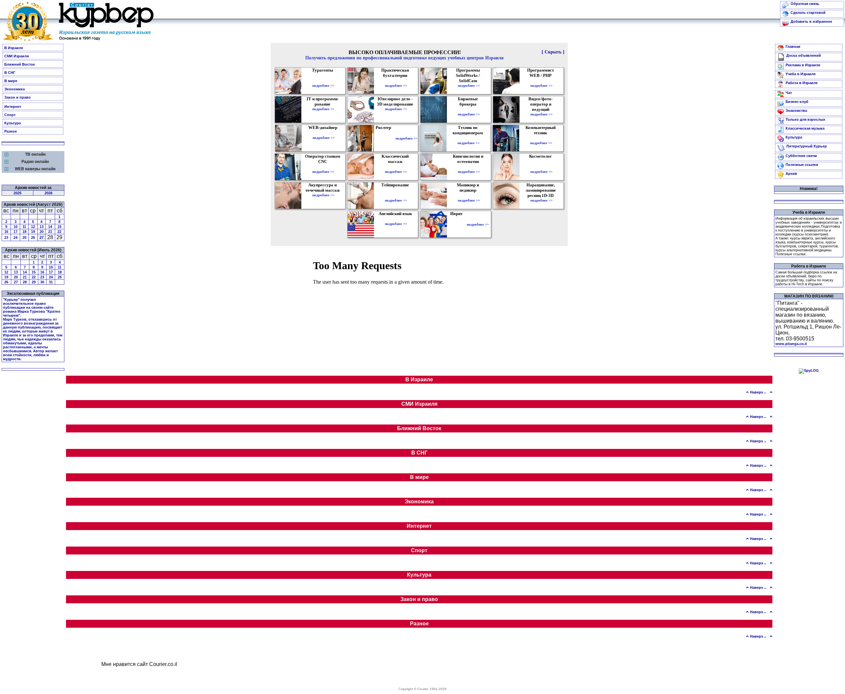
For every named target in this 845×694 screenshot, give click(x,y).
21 (50, 232)
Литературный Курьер (806, 146)
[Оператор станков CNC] (323, 167)
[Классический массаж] (396, 167)
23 (6, 237)
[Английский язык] (396, 219)
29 (34, 282)
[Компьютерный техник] (541, 138)
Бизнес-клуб (797, 102)
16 (6, 232)
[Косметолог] (541, 167)
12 (33, 227)
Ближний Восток (19, 64)
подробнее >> (323, 85)
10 (15, 227)
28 (25, 282)
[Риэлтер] (384, 138)
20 (42, 232)
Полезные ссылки (802, 165)
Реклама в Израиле (803, 65)
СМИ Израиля (16, 56)
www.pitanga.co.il (791, 344)
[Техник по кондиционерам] (468, 138)
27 (42, 237)
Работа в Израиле (802, 83)
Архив (791, 173)
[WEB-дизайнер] (324, 133)
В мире (10, 81)
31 (51, 282)
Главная (793, 46)
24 (15, 237)
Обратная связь (805, 4)
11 (24, 227)
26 (33, 237)
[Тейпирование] (396, 196)
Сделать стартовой (808, 13)
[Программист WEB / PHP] (541, 81)
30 (42, 282)
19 (33, 232)
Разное (10, 131)
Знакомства (796, 110)
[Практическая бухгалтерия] (396, 81)
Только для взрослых (805, 119)
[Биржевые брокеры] (469, 109)
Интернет (12, 107)
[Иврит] (458, 224)
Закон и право (17, 97)
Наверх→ (758, 392)
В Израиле (13, 48)
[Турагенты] (323, 81)
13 (42, 227)
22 (59, 232)
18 (24, 232)
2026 (48, 193)
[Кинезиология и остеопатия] (469, 167)
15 (59, 227)
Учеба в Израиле (801, 74)
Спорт (10, 115)
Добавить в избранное (811, 21)
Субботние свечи (801, 156)
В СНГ (9, 73)
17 (15, 232)
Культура (12, 123)
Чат (789, 93)
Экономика (14, 89)
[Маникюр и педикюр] (469, 196)
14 (50, 227)
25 (24, 237)
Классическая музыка (805, 128)
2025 (17, 193)
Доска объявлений (803, 55)
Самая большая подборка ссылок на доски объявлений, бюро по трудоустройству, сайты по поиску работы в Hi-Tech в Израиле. (806, 278)
